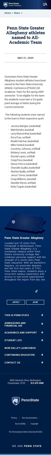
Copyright (34, 424)
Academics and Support (21, 332)
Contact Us (12, 362)
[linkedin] (22, 291)
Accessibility (20, 424)
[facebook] (14, 291)
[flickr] (44, 291)
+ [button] (42, 315)
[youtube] (29, 291)
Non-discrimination (29, 418)
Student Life (13, 340)
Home (8, 13)
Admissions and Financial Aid (15, 324)
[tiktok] (37, 291)
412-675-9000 (36, 383)
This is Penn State (17, 315)
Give (35, 302)
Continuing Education (20, 355)
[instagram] (7, 291)
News (17, 13)
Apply (16, 302)
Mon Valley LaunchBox (20, 348)
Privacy (14, 418)
